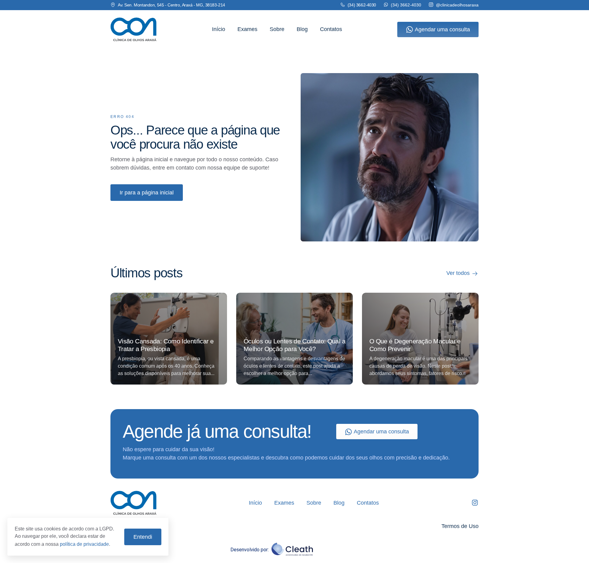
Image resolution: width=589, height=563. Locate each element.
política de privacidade (84, 544)
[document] (294, 281)
